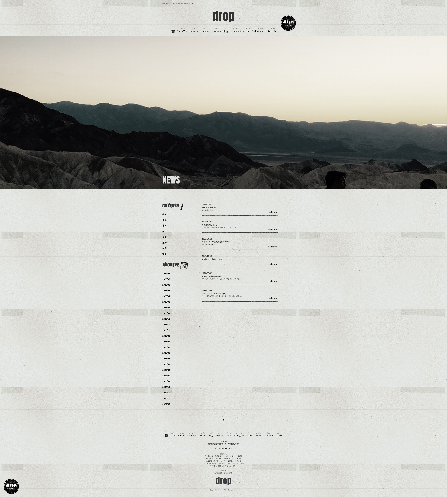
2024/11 (166, 393)
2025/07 (166, 347)
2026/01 (166, 313)
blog (210, 434)
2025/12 (166, 319)
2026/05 (166, 290)
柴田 (164, 237)
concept (192, 434)
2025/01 (166, 381)
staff (174, 434)
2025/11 (166, 324)
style (202, 434)
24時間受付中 (288, 22)
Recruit (270, 434)
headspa (220, 434)
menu (183, 434)
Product (259, 434)
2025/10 (166, 330)
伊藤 (164, 220)
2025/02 (166, 376)
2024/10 (166, 398)
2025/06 (166, 353)
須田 (164, 254)
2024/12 (166, 387)
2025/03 (166, 370)
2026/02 (166, 307)
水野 (164, 243)
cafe (229, 434)
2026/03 (166, 302)
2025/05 (166, 358)
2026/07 (166, 279)
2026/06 (166, 285)
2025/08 (166, 341)
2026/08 (166, 273)
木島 (164, 225)
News (279, 434)
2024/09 (166, 404)
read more (272, 212)
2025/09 (166, 336)
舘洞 (164, 248)
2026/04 (166, 296)
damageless (239, 434)
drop (164, 214)
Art (250, 434)
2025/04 (166, 364)
